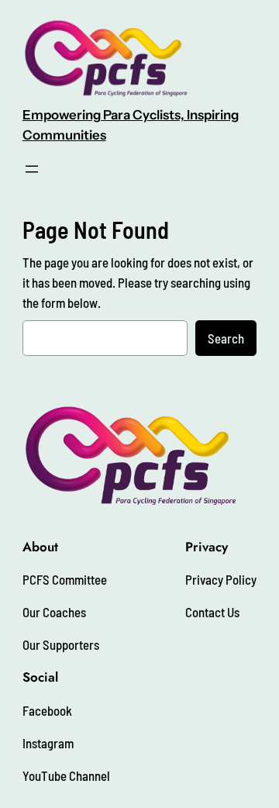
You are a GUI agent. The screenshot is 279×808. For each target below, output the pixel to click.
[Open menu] (31, 169)
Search (226, 338)
